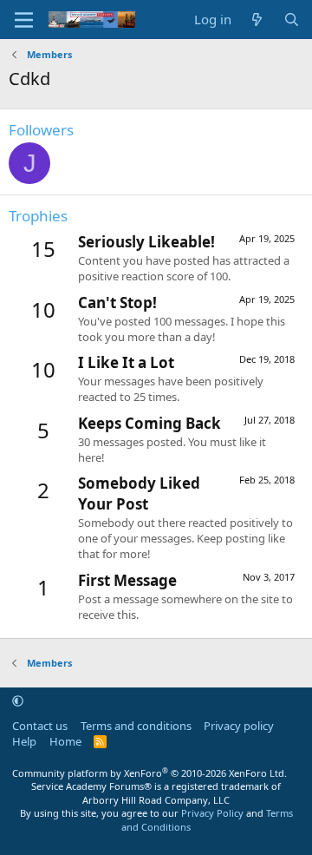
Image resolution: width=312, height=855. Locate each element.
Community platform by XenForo (149, 772)
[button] (18, 700)
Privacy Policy (212, 812)
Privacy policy (239, 725)
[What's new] (257, 19)
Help (24, 741)
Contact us (40, 725)
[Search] (292, 19)
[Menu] (23, 20)
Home (65, 741)
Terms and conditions (136, 725)
